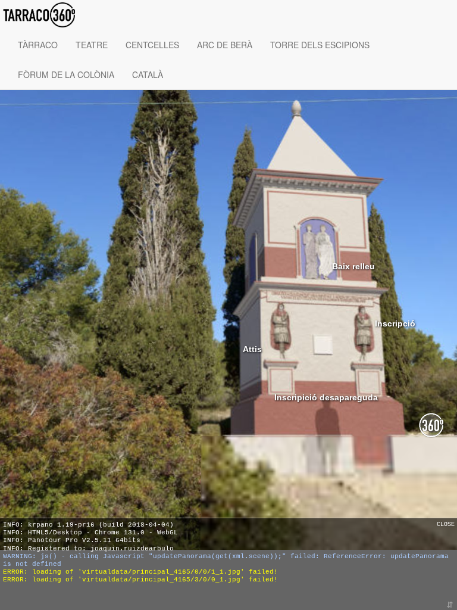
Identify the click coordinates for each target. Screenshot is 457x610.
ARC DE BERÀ (224, 45)
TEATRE (92, 45)
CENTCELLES (152, 45)
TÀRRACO (38, 45)
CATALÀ (147, 74)
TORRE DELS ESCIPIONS (320, 45)
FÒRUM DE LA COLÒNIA (66, 74)
